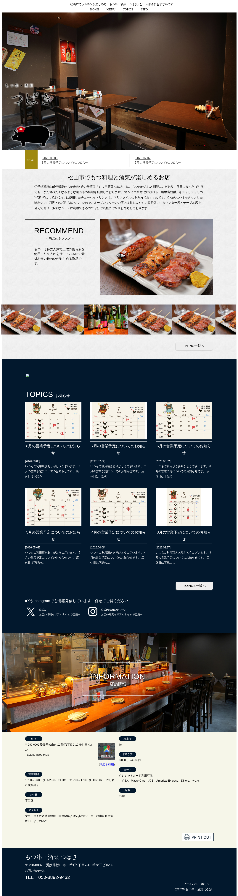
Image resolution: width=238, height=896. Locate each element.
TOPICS (128, 9)
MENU (111, 9)
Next (3, 81)
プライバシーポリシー (198, 884)
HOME (94, 9)
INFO (144, 9)
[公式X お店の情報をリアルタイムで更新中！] (30, 616)
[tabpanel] (119, 81)
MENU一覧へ (194, 346)
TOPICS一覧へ (194, 586)
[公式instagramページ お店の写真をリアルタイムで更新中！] (92, 616)
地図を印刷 (107, 764)
